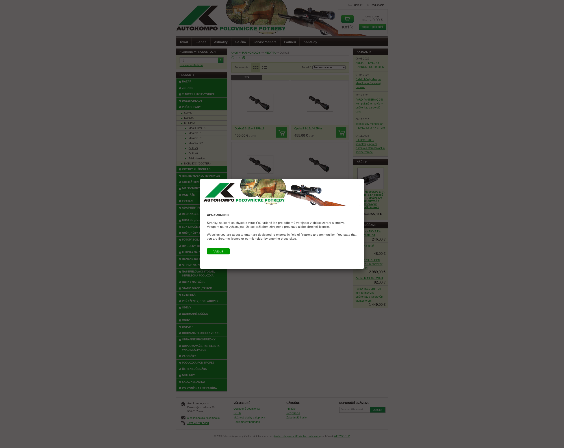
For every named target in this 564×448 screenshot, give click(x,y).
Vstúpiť (218, 251)
